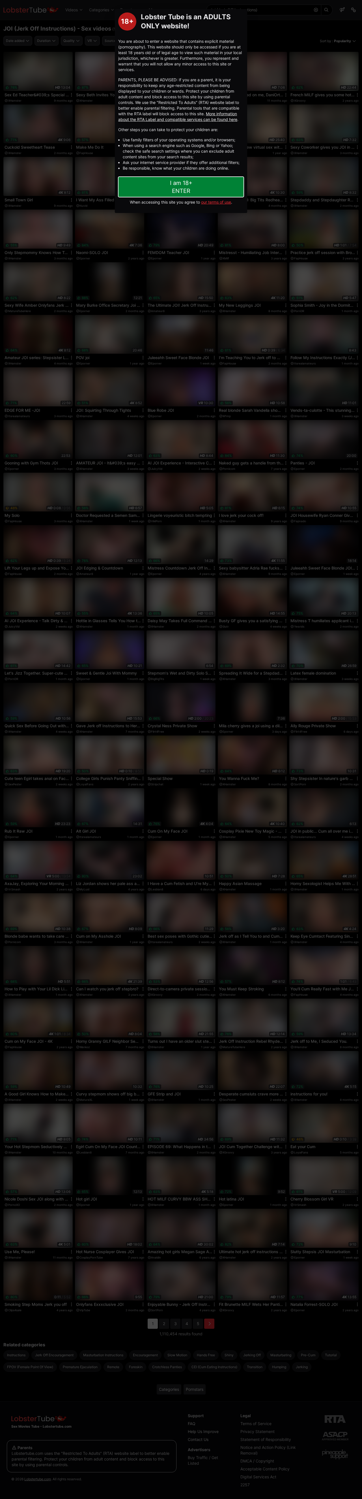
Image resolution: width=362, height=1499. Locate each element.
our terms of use (216, 202)
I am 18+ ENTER (181, 187)
